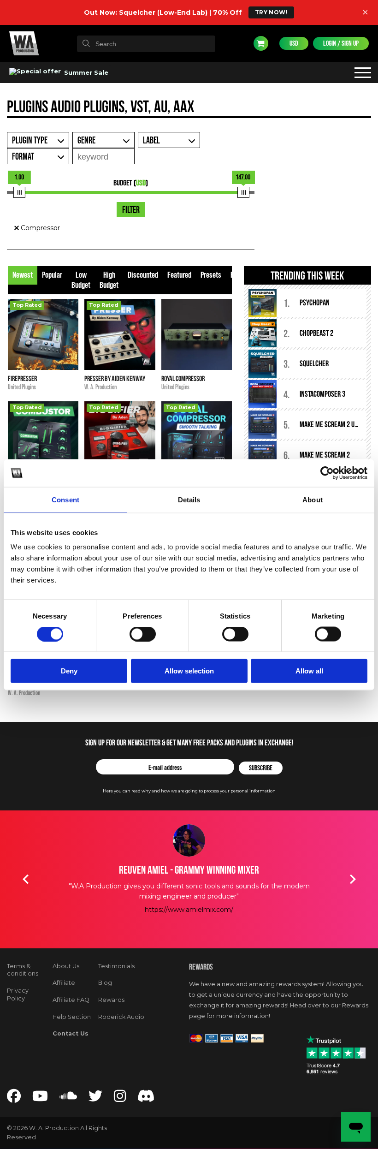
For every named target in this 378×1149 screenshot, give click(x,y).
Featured (179, 275)
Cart (261, 43)
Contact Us (71, 1033)
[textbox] (146, 44)
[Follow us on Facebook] (14, 1099)
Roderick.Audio (121, 1016)
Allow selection (189, 671)
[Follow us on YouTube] (40, 1099)
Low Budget (80, 280)
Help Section (72, 1016)
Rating (239, 275)
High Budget (109, 280)
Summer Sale (85, 72)
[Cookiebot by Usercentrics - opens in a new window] (327, 473)
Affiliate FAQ (71, 999)
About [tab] (312, 499)
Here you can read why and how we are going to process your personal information (189, 790)
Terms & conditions (22, 970)
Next (352, 879)
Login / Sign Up (341, 43)
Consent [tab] (65, 499)
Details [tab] (189, 499)
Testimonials (116, 966)
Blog (105, 982)
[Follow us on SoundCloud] (68, 1099)
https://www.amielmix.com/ (189, 909)
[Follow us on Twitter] (95, 1099)
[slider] (19, 192)
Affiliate (64, 982)
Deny (69, 671)
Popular (52, 275)
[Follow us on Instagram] (120, 1099)
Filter (131, 210)
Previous (25, 879)
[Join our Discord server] (146, 1099)
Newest (22, 275)
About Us (66, 966)
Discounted (143, 275)
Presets (211, 275)
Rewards (111, 999)
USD (293, 43)
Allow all (309, 671)
